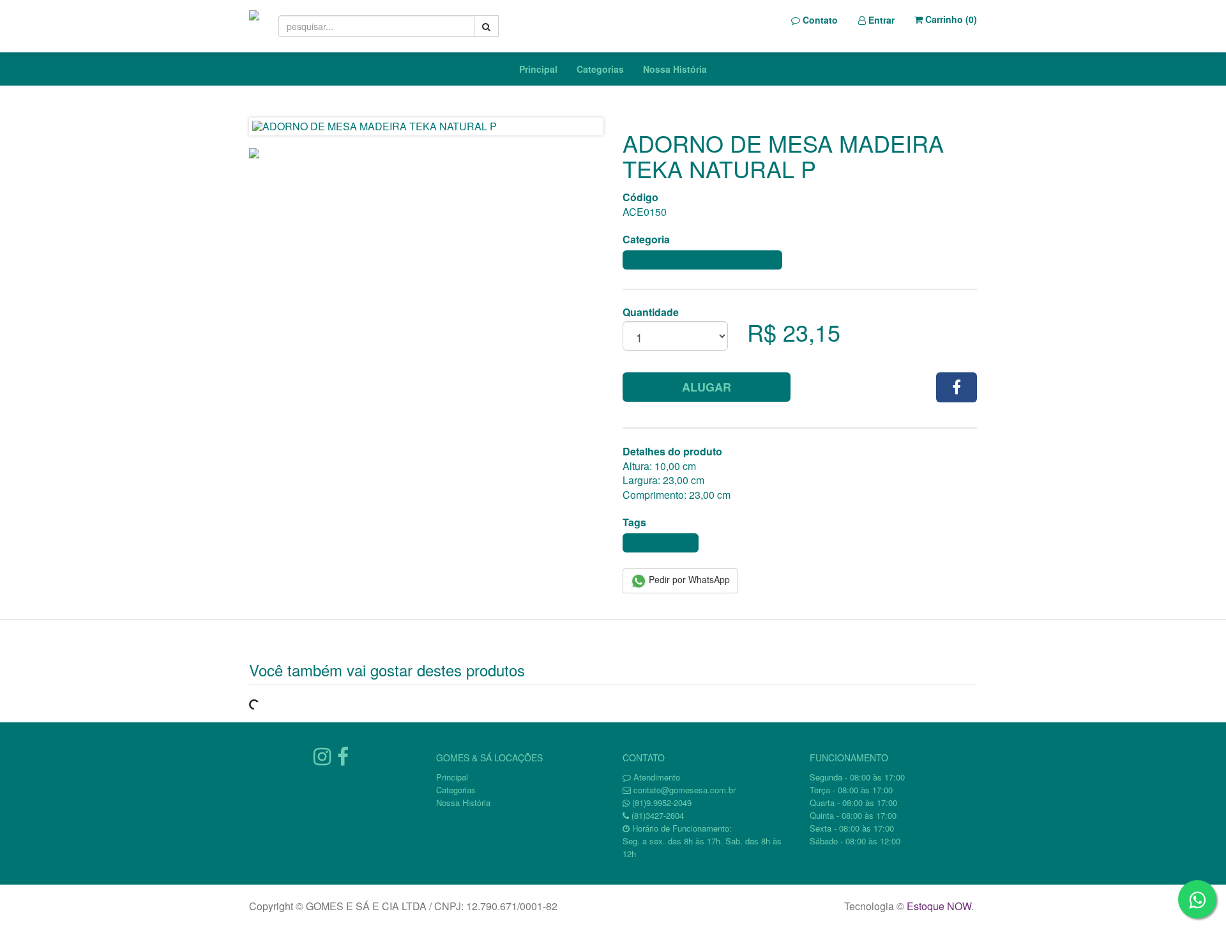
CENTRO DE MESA (660, 543)
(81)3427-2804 (658, 815)
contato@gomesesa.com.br (684, 790)
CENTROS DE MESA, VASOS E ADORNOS (702, 260)
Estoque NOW (939, 906)
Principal (538, 69)
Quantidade (651, 312)
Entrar (880, 19)
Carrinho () (950, 19)
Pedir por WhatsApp (688, 579)
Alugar (706, 387)
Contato (819, 19)
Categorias (600, 69)
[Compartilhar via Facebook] (956, 387)
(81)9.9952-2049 (662, 802)
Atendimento (655, 777)
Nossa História (675, 69)
